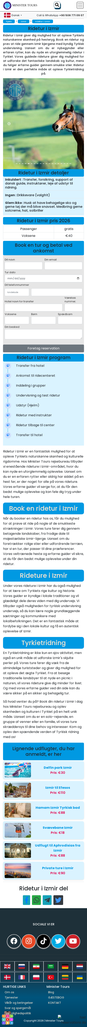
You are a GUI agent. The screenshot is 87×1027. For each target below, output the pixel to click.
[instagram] (29, 941)
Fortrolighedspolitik (18, 1013)
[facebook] (14, 941)
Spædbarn (65, 314)
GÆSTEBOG (56, 997)
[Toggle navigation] (80, 5)
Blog (51, 992)
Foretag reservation (43, 348)
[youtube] (73, 941)
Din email (51, 259)
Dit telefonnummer (17, 285)
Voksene (10, 314)
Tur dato (10, 272)
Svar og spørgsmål (18, 1008)
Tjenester (11, 997)
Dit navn (10, 259)
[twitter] (58, 941)
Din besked (12, 327)
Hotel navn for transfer (19, 301)
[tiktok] (43, 941)
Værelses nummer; (70, 299)
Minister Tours (24, 5)
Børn (34, 314)
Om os (9, 992)
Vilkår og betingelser (19, 1003)
